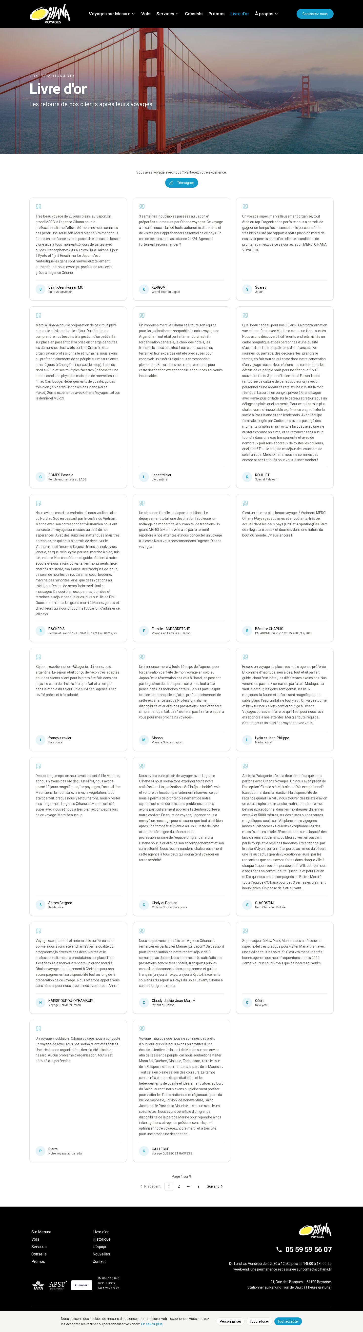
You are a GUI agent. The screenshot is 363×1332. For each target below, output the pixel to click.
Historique (102, 1239)
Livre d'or (239, 13)
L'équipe (100, 1246)
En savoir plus (151, 1324)
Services (165, 13)
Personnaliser (230, 1321)
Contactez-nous (315, 14)
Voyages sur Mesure (109, 13)
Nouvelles (101, 1254)
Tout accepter (288, 1321)
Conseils (193, 13)
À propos (264, 13)
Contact (99, 1261)
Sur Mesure (41, 1232)
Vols (145, 13)
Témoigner (185, 183)
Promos (216, 13)
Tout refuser (259, 1321)
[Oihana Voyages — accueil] (50, 14)
